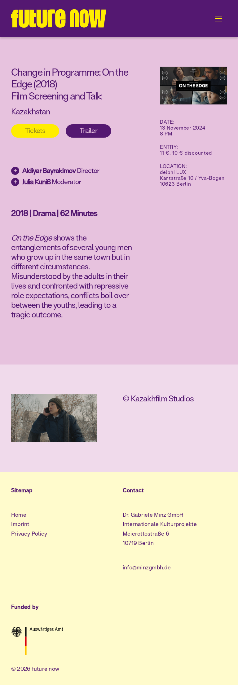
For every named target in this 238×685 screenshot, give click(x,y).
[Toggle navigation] (218, 18)
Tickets (35, 130)
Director (56, 170)
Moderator (47, 181)
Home (18, 515)
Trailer (88, 130)
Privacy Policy (29, 534)
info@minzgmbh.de (147, 568)
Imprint (20, 524)
